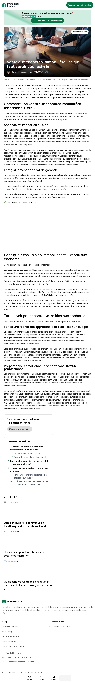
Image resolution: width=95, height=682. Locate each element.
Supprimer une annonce (13, 646)
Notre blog (7, 631)
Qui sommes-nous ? (11, 626)
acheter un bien (16, 97)
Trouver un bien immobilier (79, 5)
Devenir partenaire (10, 636)
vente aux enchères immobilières (28, 150)
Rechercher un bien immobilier (49, 20)
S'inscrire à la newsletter (19, 429)
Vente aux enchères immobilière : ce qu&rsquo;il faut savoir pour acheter (58, 80)
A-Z (51, 631)
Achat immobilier (19, 80)
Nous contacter (9, 641)
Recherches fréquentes (60, 626)
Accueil (7, 80)
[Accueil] (47, 601)
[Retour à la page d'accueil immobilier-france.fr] (10, 5)
